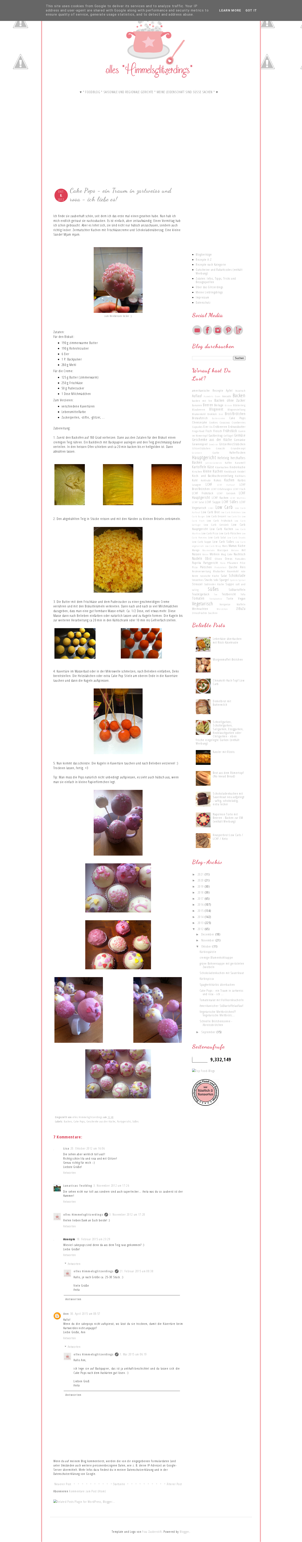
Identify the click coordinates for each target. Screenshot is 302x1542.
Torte (230, 598)
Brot (221, 414)
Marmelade (208, 550)
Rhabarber (219, 571)
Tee (215, 594)
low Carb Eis (234, 516)
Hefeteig (223, 457)
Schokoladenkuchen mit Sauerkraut (222, 973)
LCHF (209, 484)
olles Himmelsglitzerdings (83, 1214)
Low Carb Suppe (201, 542)
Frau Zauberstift (152, 1531)
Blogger (184, 1531)
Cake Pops (79, 1121)
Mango (196, 550)
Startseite (119, 1484)
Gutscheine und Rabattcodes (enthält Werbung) (219, 271)
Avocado (226, 396)
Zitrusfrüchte (199, 613)
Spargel (224, 580)
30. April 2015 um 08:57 (85, 1313)
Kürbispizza (207, 978)
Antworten (69, 1172)
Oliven (218, 559)
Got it (251, 10)
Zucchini (213, 613)
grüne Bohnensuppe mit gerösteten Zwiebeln (222, 965)
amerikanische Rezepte (207, 390)
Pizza (195, 567)
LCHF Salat (198, 502)
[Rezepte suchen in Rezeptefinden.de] (203, 1071)
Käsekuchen (222, 467)
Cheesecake (199, 422)
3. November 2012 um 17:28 (127, 1214)
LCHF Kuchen (220, 498)
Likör (211, 507)
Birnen (228, 405)
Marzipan (222, 550)
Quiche (233, 567)
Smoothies (198, 580)
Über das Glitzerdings (209, 287)
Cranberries (239, 422)
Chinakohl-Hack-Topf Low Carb (228, 682)
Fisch (209, 431)
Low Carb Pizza (210, 533)
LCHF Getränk (226, 493)
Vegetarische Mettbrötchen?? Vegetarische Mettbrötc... (218, 1013)
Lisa (66, 1148)
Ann (66, 1313)
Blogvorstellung (237, 409)
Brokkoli (212, 414)
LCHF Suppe (213, 502)
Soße (216, 580)
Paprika (196, 563)
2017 (201, 898)
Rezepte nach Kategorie (211, 264)
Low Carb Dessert (216, 516)
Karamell (240, 463)
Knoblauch (230, 471)
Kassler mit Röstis (224, 752)
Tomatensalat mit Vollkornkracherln (222, 1000)
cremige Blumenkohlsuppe (216, 957)
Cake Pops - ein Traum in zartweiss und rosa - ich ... (221, 992)
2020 (201, 880)
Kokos (217, 480)
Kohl (195, 480)
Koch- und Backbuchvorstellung (212, 476)
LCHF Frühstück (202, 493)
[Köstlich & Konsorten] (205, 1105)
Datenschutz (203, 302)
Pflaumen (232, 563)
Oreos (229, 558)
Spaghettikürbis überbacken (217, 984)
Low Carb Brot (210, 512)
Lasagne (196, 484)
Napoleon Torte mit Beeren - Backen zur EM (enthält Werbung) (228, 817)
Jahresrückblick (213, 462)
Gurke (216, 452)
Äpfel (229, 390)
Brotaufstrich (200, 418)
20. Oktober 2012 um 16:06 (87, 1148)
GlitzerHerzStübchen (232, 444)
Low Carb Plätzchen (230, 533)
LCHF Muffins (238, 497)
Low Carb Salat (217, 537)
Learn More (230, 10)
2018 (201, 892)
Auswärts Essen (212, 396)
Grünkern (197, 452)
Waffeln (241, 604)
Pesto (223, 562)
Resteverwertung (201, 571)
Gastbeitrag (216, 435)
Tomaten (198, 598)
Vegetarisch (202, 603)
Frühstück (230, 430)
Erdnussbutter (237, 427)
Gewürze (213, 444)
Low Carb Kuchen (221, 529)
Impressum (202, 297)
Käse (210, 466)
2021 (201, 874)
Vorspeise (225, 604)
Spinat (242, 580)
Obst (208, 558)
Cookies (213, 422)
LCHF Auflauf (226, 484)
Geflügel (229, 435)
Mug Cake (227, 554)
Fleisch (217, 431)
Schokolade (237, 575)
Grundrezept (238, 448)
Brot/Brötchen (235, 413)
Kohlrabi (206, 480)
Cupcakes (197, 427)
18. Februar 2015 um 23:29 (93, 1239)
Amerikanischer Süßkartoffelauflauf (221, 1006)
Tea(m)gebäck (200, 594)
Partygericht (124, 1121)
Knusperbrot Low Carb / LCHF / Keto (228, 837)
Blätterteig (239, 405)
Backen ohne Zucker (230, 400)
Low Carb (224, 507)
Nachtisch (240, 554)
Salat (224, 576)
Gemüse (240, 435)
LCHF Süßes (230, 501)
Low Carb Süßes (223, 541)
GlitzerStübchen (201, 448)
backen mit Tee (202, 401)
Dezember (208, 934)
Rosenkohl (233, 571)
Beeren (208, 404)
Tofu (243, 594)
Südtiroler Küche (214, 584)
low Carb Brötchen (231, 512)
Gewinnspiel (200, 444)
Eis (211, 427)
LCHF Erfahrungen (221, 489)
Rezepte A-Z (204, 259)
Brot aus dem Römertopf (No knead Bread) (228, 774)
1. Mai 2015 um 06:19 (133, 1354)
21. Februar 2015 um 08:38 (136, 1271)
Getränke (240, 440)
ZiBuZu (241, 608)
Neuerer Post (62, 1484)
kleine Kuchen (213, 471)
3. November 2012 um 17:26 (111, 1185)
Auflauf (197, 395)
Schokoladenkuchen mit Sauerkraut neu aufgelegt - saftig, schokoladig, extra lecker (228, 798)
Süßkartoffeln (237, 589)
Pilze (243, 563)
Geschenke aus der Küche (101, 1121)
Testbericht (229, 594)
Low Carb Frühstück (219, 520)
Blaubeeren (198, 409)
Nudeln (197, 558)
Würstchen (222, 608)
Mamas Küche (237, 546)
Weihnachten (200, 609)
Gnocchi (220, 448)
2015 (201, 911)
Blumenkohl (199, 414)
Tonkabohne (215, 598)
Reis (243, 567)
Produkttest (220, 567)
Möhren (215, 554)
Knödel (241, 471)
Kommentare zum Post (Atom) (87, 1491)
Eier (206, 427)
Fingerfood (198, 431)
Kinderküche (238, 467)
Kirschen (197, 471)
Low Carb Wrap (213, 545)
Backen (68, 1121)
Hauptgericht (204, 457)
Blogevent (216, 409)
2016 (201, 904)
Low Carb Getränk (216, 525)
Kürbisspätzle (208, 952)
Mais (225, 546)
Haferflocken (237, 452)
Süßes (136, 1121)
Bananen (197, 405)
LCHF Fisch (239, 489)
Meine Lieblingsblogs (209, 292)
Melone (235, 550)
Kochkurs (240, 476)
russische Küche (209, 576)
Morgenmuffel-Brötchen (228, 659)
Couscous (225, 422)
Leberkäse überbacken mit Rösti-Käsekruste (227, 640)
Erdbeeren (220, 427)
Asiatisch (240, 390)
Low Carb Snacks (236, 537)
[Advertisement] (118, 151)
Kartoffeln (199, 466)
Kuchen (229, 479)
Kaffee (228, 463)
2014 (201, 917)
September (209, 1032)
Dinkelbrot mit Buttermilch (222, 703)
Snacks (208, 580)
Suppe (230, 584)
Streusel (197, 584)
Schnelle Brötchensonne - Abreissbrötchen (216, 1023)
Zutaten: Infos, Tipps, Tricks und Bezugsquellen (216, 280)
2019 (201, 886)
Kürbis (242, 480)
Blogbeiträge (204, 254)
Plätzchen (206, 567)
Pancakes (240, 559)
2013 (201, 923)
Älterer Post (174, 1484)
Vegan (242, 598)
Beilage (219, 405)
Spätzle (234, 580)
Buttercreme (218, 418)
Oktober (207, 946)
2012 (201, 929)
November (208, 940)
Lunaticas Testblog (77, 1185)
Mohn (205, 554)
